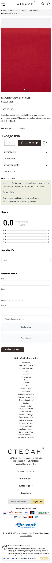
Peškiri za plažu (26, 389)
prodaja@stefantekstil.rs (26, 464)
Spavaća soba (14, 11)
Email (3, 289)
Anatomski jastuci (26, 429)
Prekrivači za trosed (26, 435)
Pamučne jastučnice (26, 394)
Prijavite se (37, 502)
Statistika (24, 558)
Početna (4, 11)
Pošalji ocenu (12, 349)
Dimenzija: (6, 128)
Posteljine (26, 363)
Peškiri (26, 386)
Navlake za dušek (26, 423)
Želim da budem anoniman (14, 319)
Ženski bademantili (26, 417)
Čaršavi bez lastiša (26, 432)
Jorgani (26, 371)
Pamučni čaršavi (33, 11)
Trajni (16, 558)
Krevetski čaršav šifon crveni (11, 14)
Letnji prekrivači (26, 426)
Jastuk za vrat (26, 377)
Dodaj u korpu (32, 143)
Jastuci (26, 374)
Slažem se (44, 558)
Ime (3, 279)
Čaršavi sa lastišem (26, 409)
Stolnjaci (26, 383)
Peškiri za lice (26, 412)
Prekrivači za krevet (26, 365)
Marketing (33, 558)
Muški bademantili (26, 420)
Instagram (31, 471)
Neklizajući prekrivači (26, 438)
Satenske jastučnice (26, 397)
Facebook (21, 471)
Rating (4, 300)
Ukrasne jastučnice (26, 400)
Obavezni (8, 558)
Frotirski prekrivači (26, 368)
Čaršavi (23, 11)
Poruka (4, 306)
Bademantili (26, 391)
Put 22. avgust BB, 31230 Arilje (30, 458)
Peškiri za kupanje (26, 415)
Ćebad (26, 380)
